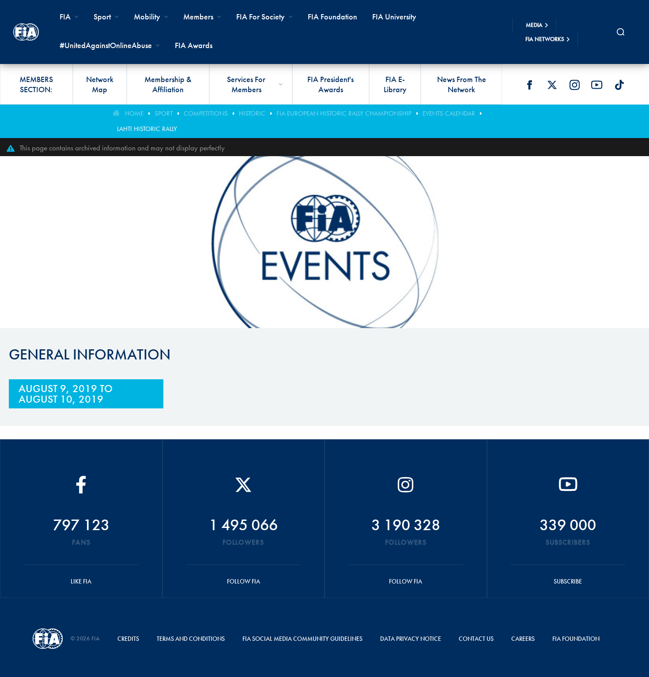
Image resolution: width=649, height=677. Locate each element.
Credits (128, 639)
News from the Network (461, 84)
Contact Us (476, 639)
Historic (252, 113)
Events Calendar (449, 113)
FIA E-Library (395, 84)
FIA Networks (544, 39)
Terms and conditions (191, 639)
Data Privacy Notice (410, 639)
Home (134, 113)
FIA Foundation (332, 16)
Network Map (99, 84)
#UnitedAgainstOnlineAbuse (106, 45)
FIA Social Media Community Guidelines (302, 639)
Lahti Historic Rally (147, 128)
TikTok (619, 84)
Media (534, 25)
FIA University (394, 16)
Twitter (551, 84)
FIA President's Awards (330, 84)
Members (198, 16)
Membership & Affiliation (168, 84)
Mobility (147, 16)
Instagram (574, 84)
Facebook (529, 84)
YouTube (597, 84)
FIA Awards (193, 45)
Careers (523, 639)
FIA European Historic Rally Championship (343, 113)
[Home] (26, 32)
